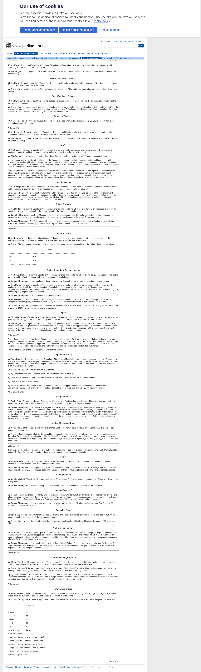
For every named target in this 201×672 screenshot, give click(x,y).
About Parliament (68, 53)
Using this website (64, 667)
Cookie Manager (109, 667)
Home (10, 53)
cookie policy (101, 21)
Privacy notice (87, 667)
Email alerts (117, 41)
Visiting (95, 53)
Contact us (140, 41)
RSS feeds (129, 41)
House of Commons (15, 58)
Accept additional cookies (39, 29)
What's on (45, 58)
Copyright (77, 667)
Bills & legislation (59, 58)
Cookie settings (110, 29)
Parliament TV (109, 58)
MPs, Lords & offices (48, 53)
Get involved (84, 53)
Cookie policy (98, 667)
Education (105, 53)
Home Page (114, 61)
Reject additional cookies (78, 29)
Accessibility (105, 41)
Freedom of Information (42, 667)
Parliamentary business (25, 53)
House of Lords (32, 58)
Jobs (54, 667)
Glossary (18, 667)
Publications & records (90, 58)
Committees (74, 58)
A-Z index (9, 667)
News (119, 58)
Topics (127, 58)
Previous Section (14, 61)
